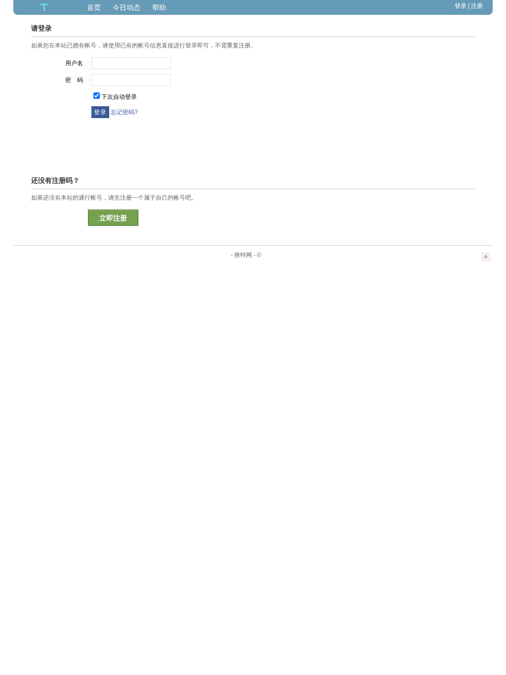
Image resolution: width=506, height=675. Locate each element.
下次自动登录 (119, 96)
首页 (94, 7)
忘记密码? (124, 112)
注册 (477, 5)
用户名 (74, 63)
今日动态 (126, 7)
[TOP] (486, 261)
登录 (460, 5)
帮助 (159, 7)
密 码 (74, 80)
